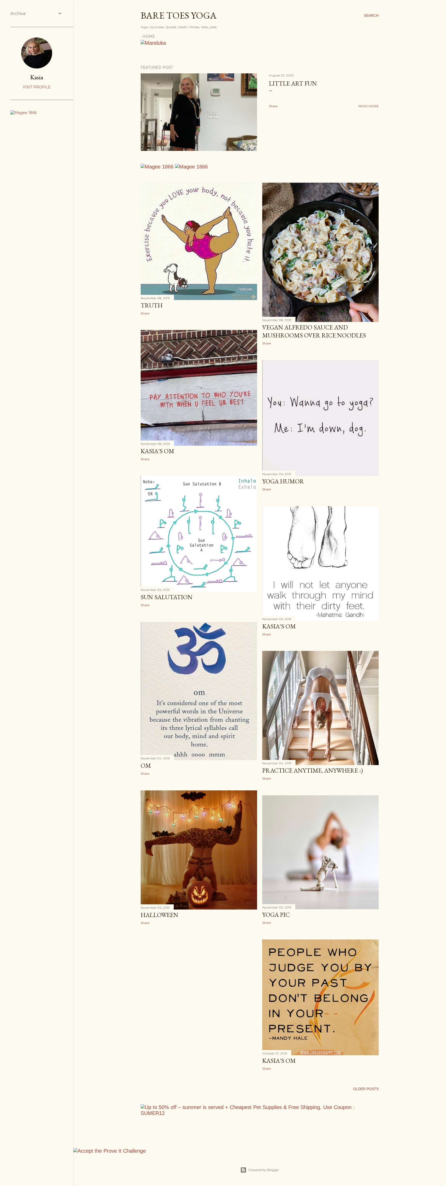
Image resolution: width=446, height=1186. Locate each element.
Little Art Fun (293, 83)
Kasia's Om (157, 451)
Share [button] (273, 106)
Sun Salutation (167, 597)
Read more (369, 106)
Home (148, 36)
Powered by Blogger (264, 1170)
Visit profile (37, 87)
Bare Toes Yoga (179, 15)
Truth (152, 305)
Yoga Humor (283, 481)
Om (146, 765)
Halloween (159, 915)
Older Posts (366, 1089)
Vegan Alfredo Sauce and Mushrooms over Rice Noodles (314, 331)
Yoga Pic (276, 915)
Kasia (36, 77)
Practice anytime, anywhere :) (312, 770)
